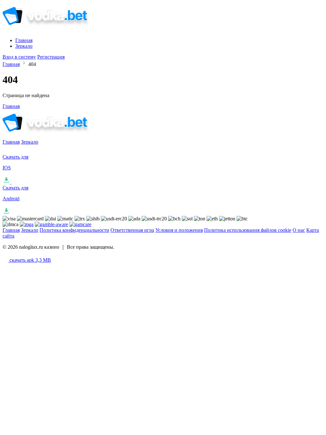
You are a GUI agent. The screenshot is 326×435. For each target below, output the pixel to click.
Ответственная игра (132, 230)
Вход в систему (19, 57)
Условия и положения (179, 230)
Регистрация (51, 57)
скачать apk (29, 260)
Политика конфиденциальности (74, 230)
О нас (299, 230)
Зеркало (23, 46)
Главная (23, 40)
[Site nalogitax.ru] (55, 29)
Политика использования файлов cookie (247, 230)
